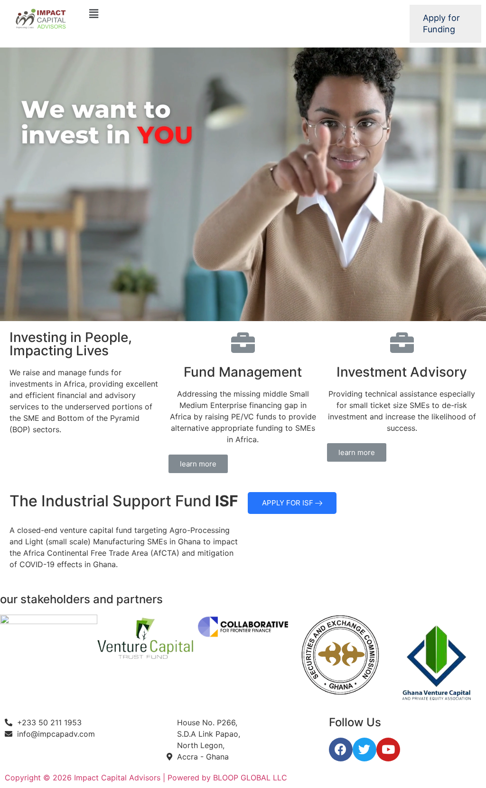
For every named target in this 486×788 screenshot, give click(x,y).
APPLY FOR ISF (288, 502)
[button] (198, 464)
